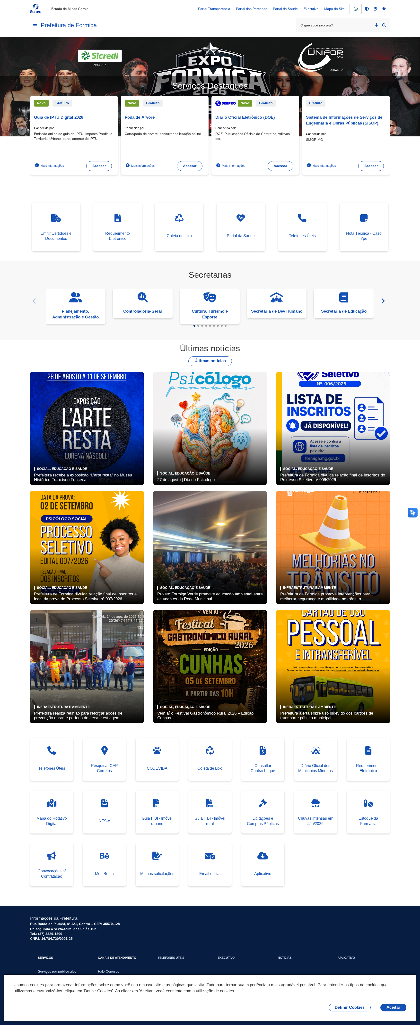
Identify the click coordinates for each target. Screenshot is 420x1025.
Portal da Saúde (285, 9)
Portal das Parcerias (251, 9)
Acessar (99, 166)
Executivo (311, 9)
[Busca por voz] (376, 25)
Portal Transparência (214, 9)
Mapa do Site (334, 9)
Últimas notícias (210, 360)
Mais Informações (52, 165)
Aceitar (393, 1007)
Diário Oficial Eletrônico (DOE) (245, 117)
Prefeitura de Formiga (69, 25)
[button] (194, 326)
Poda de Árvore (140, 117)
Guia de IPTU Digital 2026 (58, 117)
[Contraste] (366, 9)
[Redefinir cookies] (384, 9)
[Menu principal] (35, 26)
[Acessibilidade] (375, 9)
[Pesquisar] (384, 25)
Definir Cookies (350, 1007)
